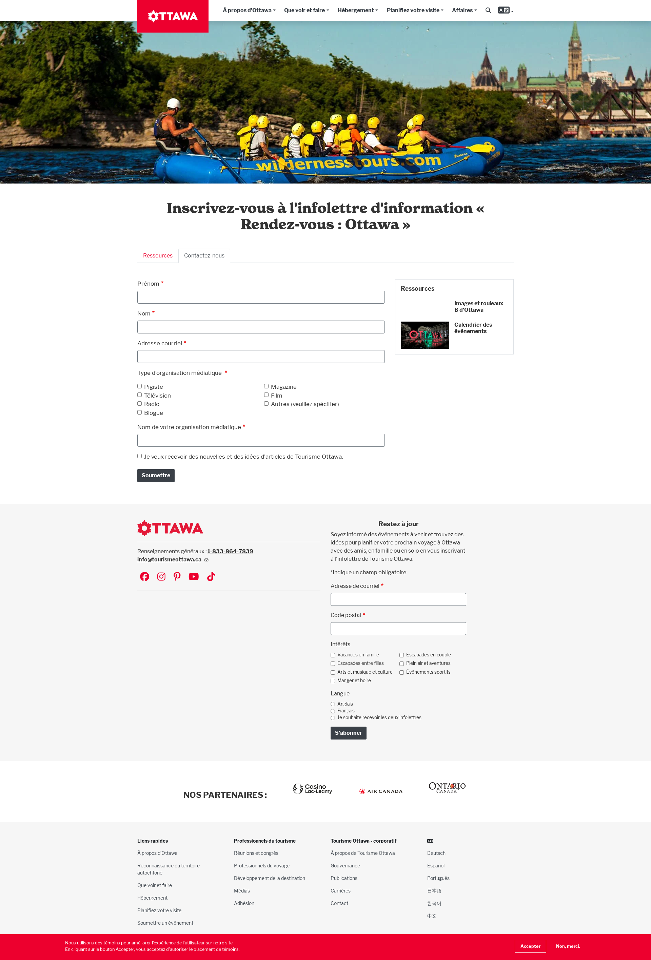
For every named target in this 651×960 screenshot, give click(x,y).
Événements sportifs (428, 672)
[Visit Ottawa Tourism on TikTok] (211, 577)
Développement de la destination (269, 878)
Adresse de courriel (355, 586)
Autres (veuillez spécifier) (305, 403)
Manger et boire (354, 680)
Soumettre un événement (165, 923)
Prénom (148, 283)
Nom (144, 313)
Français (346, 710)
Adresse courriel (159, 343)
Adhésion (244, 903)
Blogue (153, 412)
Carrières (341, 891)
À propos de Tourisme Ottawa (363, 853)
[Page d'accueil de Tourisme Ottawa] (173, 16)
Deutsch (436, 853)
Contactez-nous (204, 255)
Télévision (157, 395)
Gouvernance (345, 865)
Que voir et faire (304, 10)
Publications (344, 878)
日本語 (434, 891)
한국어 (434, 903)
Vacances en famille (358, 654)
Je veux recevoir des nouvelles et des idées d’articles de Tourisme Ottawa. (243, 456)
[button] (488, 10)
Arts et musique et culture (365, 672)
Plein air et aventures (428, 663)
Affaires (462, 10)
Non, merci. (568, 946)
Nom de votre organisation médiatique (189, 426)
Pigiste (153, 386)
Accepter (530, 946)
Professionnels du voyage (262, 865)
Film (276, 395)
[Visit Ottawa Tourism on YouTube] (194, 577)
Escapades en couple (428, 654)
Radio (151, 403)
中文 (432, 916)
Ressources (158, 255)
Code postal (346, 615)
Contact (339, 903)
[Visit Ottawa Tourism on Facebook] (144, 577)
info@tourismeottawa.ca (169, 559)
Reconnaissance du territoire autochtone (168, 869)
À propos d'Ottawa (247, 10)
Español (436, 865)
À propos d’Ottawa (157, 853)
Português (438, 878)
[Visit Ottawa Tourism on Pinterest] (177, 577)
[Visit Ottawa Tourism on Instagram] (161, 577)
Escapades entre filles (360, 663)
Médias (242, 891)
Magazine (284, 386)
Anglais (345, 704)
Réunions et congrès (256, 853)
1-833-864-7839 (230, 551)
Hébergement (356, 10)
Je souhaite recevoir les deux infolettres (379, 717)
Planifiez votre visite (413, 10)
